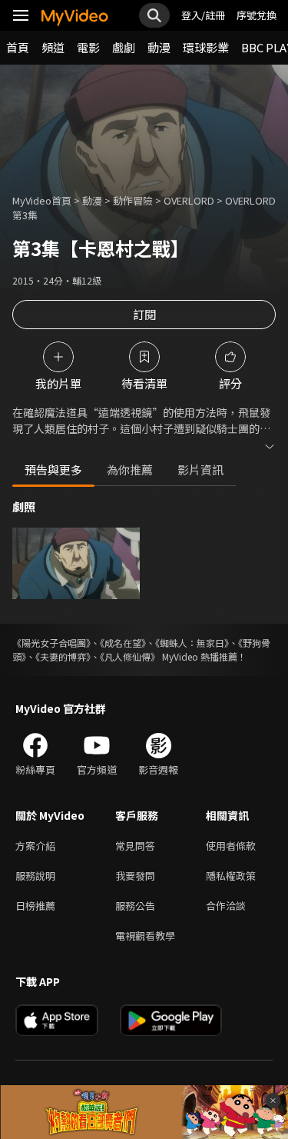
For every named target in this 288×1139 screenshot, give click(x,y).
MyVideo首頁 (41, 200)
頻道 (53, 47)
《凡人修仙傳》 (130, 656)
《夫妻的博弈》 (63, 656)
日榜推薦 (35, 905)
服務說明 (35, 875)
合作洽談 (226, 905)
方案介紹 (35, 845)
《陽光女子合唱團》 (51, 642)
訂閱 (144, 314)
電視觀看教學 (145, 935)
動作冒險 (133, 200)
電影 (88, 47)
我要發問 (135, 875)
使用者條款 (231, 845)
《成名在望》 (123, 642)
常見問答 (135, 845)
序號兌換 (256, 15)
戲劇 (123, 47)
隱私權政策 (231, 875)
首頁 (17, 47)
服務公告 (135, 905)
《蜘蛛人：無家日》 (192, 642)
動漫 (158, 47)
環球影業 (206, 47)
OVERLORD (189, 200)
